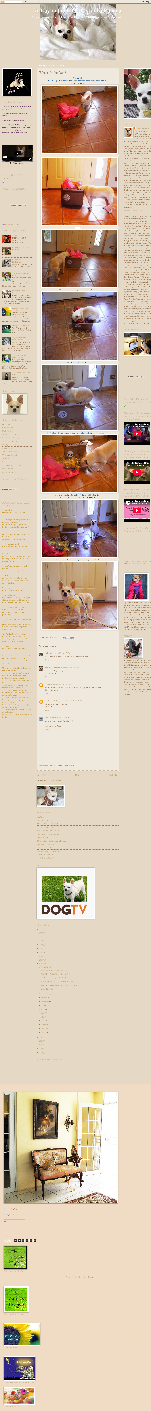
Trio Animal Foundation (45, 827)
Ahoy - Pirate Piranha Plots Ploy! (21, 373)
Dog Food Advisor (43, 820)
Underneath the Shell (9, 455)
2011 (41, 1045)
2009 (41, 1052)
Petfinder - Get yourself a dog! (47, 824)
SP (74, 80)
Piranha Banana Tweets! (45, 858)
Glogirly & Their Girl (9, 472)
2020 (41, 940)
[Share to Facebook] (71, 638)
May (43, 1017)
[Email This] (64, 638)
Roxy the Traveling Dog (10, 438)
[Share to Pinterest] (73, 638)
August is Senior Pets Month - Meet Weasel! (20, 338)
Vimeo (144, 563)
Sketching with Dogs (52, 667)
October (44, 997)
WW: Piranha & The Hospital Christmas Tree (57, 981)
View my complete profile (133, 210)
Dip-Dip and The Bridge (10, 444)
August (44, 1005)
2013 (41, 1037)
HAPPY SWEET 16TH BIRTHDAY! (20, 248)
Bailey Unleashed (8, 448)
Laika (47, 653)
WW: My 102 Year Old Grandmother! (20, 291)
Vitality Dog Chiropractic (46, 844)
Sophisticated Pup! (102, 433)
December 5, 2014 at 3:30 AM (63, 684)
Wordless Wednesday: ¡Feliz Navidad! (54, 978)
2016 (41, 956)
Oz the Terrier (7, 424)
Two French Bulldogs (52, 700)
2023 (41, 929)
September (45, 1001)
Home (78, 775)
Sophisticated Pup (43, 837)
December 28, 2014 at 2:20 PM (59, 717)
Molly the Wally (8, 431)
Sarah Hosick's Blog (9, 441)
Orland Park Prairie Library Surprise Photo (56, 974)
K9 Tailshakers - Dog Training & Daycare (51, 841)
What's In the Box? (47, 989)
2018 (41, 948)
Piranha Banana (143, 128)
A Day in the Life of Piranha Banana (78, 10)
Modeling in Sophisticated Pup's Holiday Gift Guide (59, 985)
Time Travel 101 (133, 563)
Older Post (114, 775)
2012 (41, 1041)
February (44, 1028)
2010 (41, 1048)
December (45, 967)
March (43, 1024)
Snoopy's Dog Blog (9, 434)
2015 (41, 960)
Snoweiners (6, 458)
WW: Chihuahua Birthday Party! (21, 274)
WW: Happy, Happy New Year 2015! (54, 970)
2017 (41, 952)
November (45, 993)
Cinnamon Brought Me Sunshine (20, 309)
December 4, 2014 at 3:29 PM (60, 653)
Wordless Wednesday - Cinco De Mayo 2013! (20, 356)
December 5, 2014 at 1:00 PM (71, 700)
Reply (47, 660)
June (43, 1013)
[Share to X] (68, 638)
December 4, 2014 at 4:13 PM (71, 667)
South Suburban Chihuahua (46, 848)
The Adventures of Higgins (11, 465)
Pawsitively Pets (8, 462)
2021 (41, 937)
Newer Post (42, 775)
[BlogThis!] (66, 638)
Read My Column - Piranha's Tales (49, 851)
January (44, 1032)
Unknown (48, 684)
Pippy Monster (7, 468)
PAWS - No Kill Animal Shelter (48, 830)
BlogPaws (40, 817)
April (43, 1020)
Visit (131, 393)
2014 (41, 964)
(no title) (15, 235)
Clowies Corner (7, 427)
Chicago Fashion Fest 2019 (21, 325)
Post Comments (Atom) (54, 780)
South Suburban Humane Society (48, 834)
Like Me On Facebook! (45, 854)
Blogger (90, 1277)
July (43, 1009)
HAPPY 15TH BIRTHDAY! (17, 261)
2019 (41, 944)
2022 (41, 933)
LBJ (46, 717)
